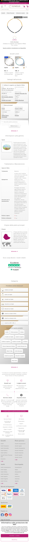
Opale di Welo (19, 109)
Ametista (17, 479)
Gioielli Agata (18, 446)
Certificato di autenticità (7, 422)
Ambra (16, 474)
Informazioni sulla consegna (7, 432)
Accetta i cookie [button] (14, 536)
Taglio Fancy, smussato (5, 116)
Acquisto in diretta (7, 427)
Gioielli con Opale (9, 337)
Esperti (21, 423)
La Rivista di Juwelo (21, 426)
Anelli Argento (4, 479)
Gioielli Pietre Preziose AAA (6, 455)
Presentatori (21, 421)
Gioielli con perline (9, 356)
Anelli (2, 443)
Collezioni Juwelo (20, 13)
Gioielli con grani (6, 100)
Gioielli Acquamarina (20, 443)
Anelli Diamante (5, 446)
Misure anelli (21, 434)
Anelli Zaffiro (4, 453)
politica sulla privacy (18, 532)
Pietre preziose (14, 332)
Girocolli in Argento (20, 356)
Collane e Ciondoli (16, 341)
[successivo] (26, 67)
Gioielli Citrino (18, 457)
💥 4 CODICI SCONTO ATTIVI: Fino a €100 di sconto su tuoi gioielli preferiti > (14, 1)
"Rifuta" (7, 530)
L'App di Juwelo (8, 429)
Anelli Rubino (4, 450)
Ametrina (17, 476)
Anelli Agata (4, 469)
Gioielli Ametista (19, 450)
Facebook (2, 514)
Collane (22, 332)
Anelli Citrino (4, 481)
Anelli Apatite (4, 476)
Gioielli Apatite (18, 455)
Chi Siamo (21, 419)
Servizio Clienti (7, 419)
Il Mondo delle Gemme (21, 431)
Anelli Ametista (4, 474)
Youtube (6, 514)
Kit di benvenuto (7, 425)
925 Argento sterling (7, 97)
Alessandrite (18, 472)
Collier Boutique (19, 100)
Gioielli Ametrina (19, 453)
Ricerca (27, 9)
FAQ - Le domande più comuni (7, 435)
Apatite (17, 481)
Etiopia (17, 115)
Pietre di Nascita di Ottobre (9, 346)
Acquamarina (18, 467)
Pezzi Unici (14, 360)
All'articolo (13, 131)
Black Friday (9, 351)
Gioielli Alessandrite (20, 448)
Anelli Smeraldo (5, 448)
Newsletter (21, 428)
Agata (16, 469)
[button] (2, 6)
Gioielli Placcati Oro (21, 346)
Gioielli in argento (20, 337)
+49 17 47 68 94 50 (8, 400)
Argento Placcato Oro (21, 93)
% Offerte (25, 341)
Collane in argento (6, 341)
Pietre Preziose (10, 13)
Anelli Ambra (4, 472)
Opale (3, 109)
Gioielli (3, 13)
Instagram (10, 514)
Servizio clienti (7, 398)
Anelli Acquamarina (6, 467)
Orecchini (3, 459)
